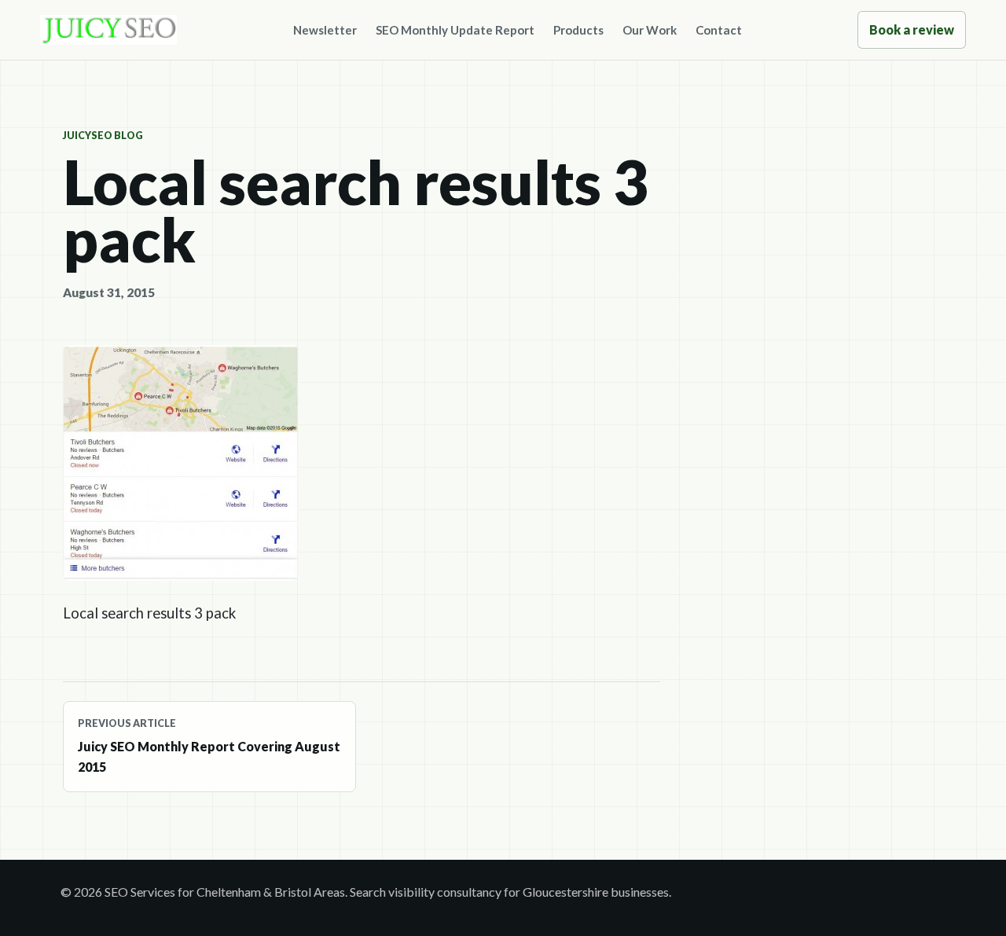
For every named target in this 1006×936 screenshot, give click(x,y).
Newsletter (325, 30)
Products (578, 30)
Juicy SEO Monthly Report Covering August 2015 (209, 746)
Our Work (649, 30)
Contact (719, 30)
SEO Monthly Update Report (455, 30)
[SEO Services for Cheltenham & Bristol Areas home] (108, 30)
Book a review (911, 29)
